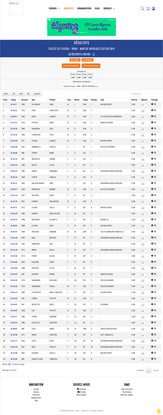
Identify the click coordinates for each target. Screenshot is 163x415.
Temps (13, 100)
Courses (36, 392)
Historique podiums (92, 65)
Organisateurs (36, 397)
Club (102, 100)
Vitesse (134, 100)
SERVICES (107, 8)
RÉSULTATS (69, 8)
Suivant (156, 370)
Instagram (82, 395)
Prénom (52, 100)
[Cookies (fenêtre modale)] (159, 411)
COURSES (53, 8)
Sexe (69, 100)
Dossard (24, 100)
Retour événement (72, 65)
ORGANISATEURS (84, 8)
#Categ (94, 100)
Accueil (36, 389)
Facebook (82, 389)
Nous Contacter (126, 389)
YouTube (83, 392)
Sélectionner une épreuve (81, 81)
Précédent (140, 370)
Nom (33, 100)
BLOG (97, 8)
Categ (85, 100)
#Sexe (76, 100)
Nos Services (126, 392)
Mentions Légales (127, 395)
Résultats (36, 395)
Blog (36, 400)
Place (5, 100)
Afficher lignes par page (13, 364)
